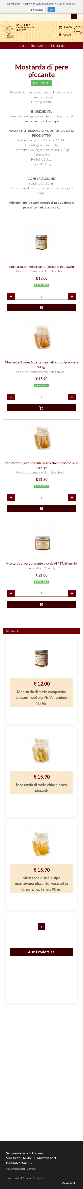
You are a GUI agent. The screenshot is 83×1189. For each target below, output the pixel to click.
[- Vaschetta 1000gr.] (41, 439)
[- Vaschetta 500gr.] (41, 338)
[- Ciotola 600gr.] (41, 539)
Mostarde (58, 45)
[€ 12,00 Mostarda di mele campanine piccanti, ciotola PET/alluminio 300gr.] (41, 725)
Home (22, 45)
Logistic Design (42, 1177)
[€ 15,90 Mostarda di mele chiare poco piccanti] (41, 818)
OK (51, 9)
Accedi (67, 34)
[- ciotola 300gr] (41, 242)
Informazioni (36, 9)
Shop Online (38, 45)
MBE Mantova (24, 1177)
